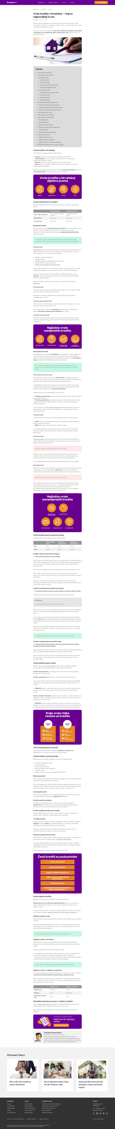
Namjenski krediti (44, 77)
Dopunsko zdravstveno (30, 1108)
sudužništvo (36, 283)
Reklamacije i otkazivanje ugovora (50, 1106)
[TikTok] (107, 1113)
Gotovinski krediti (38, 439)
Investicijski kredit (44, 122)
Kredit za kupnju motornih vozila (49, 85)
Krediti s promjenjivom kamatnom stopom (51, 107)
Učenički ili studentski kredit (48, 87)
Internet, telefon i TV (30, 1110)
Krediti (63, 2)
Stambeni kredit (44, 80)
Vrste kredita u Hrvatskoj (44, 72)
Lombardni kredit (45, 95)
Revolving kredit (43, 120)
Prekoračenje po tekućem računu (49, 92)
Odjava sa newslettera (44, 1119)
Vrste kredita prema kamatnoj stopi (47, 102)
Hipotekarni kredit (45, 100)
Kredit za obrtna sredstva (46, 125)
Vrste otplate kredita (43, 135)
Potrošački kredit (45, 82)
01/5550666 (102, 2)
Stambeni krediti (29, 1112)
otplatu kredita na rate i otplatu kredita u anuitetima (62, 912)
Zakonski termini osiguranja (48, 1108)
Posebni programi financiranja (47, 132)
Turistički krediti (43, 130)
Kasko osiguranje (29, 1106)
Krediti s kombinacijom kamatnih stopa (50, 110)
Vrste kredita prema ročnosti (45, 115)
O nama (72, 2)
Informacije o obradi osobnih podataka (15, 1119)
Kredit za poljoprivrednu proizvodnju (49, 127)
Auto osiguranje (28, 1104)
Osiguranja (41, 2)
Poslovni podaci (11, 1108)
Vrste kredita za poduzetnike (45, 117)
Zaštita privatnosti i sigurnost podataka (51, 1104)
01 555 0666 (96, 1105)
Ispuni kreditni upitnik (61, 1025)
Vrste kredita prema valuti (45, 112)
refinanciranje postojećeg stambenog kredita (47, 265)
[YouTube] (104, 1113)
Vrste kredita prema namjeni (45, 75)
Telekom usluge (53, 2)
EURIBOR (40, 619)
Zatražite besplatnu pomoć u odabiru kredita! (50, 145)
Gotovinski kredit (45, 97)
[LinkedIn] (100, 1113)
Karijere (9, 1110)
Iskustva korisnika (11, 1112)
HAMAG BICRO (66, 839)
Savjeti (44, 9)
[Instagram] (97, 1113)
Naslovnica (36, 9)
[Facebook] (94, 1113)
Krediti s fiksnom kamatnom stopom (49, 105)
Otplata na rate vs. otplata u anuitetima (50, 142)
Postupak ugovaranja (47, 1112)
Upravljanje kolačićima (31, 1119)
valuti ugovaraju (50, 666)
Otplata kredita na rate (45, 137)
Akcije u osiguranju (46, 1110)
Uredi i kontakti (10, 1106)
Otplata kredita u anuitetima (47, 140)
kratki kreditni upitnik (44, 1004)
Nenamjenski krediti (44, 90)
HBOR (59, 839)
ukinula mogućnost (54, 407)
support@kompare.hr (98, 1104)
